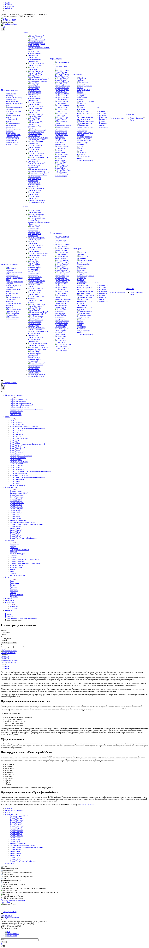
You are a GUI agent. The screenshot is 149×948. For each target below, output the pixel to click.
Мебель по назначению (9, 90)
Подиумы (81, 96)
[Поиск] (3, 29)
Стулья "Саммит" (61, 96)
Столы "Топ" (33, 69)
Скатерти (80, 105)
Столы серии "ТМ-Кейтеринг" (35, 127)
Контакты (139, 118)
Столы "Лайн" (33, 194)
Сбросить (13, 643)
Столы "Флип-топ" (35, 38)
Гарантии (102, 115)
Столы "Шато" (33, 198)
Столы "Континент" (35, 190)
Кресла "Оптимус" (62, 76)
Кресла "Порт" (60, 152)
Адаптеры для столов (85, 160)
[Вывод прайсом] (5, 649)
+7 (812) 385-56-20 (9, 20)
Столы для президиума (36, 171)
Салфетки (81, 154)
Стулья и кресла (56, 59)
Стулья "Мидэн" (61, 92)
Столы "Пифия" (34, 104)
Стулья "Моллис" (61, 148)
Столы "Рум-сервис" (35, 155)
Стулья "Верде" (60, 115)
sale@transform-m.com (11, 918)
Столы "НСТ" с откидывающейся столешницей (34, 98)
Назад (14, 397)
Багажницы (81, 84)
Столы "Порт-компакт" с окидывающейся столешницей (37, 165)
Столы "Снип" (33, 112)
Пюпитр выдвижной (8, 662)
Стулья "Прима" (61, 119)
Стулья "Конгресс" (62, 88)
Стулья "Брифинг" (61, 99)
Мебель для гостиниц (14, 97)
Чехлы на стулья (83, 142)
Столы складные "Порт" (37, 140)
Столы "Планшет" (34, 147)
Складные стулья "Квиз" (19, 816)
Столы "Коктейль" (35, 73)
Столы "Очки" (33, 120)
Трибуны (80, 80)
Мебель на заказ (11, 144)
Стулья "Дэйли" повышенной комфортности (61, 142)
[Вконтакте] (12, 934)
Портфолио (130, 114)
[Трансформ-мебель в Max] (7, 932)
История (102, 113)
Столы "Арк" (33, 85)
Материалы (121, 118)
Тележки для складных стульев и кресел (85, 118)
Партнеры (103, 117)
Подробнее (5, 657)
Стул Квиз (132, 119)
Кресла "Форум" (61, 84)
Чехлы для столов (84, 139)
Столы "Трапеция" (35, 116)
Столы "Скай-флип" (35, 108)
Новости (113, 118)
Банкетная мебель (12, 137)
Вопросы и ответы (103, 124)
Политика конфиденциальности (13, 900)
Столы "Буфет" (33, 151)
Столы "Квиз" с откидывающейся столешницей (34, 184)
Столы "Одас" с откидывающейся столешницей (34, 59)
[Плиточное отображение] (2, 649)
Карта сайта (5, 902)
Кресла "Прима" (61, 156)
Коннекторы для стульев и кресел (61, 132)
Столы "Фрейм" (34, 136)
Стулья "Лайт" (60, 164)
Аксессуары (77, 74)
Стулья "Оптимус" (62, 72)
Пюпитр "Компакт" (8, 653)
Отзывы (102, 121)
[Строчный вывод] (4, 649)
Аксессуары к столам (36, 202)
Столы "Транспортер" (36, 132)
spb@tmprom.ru (6, 916)
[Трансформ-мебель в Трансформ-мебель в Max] (3, 18)
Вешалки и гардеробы (85, 101)
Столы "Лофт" (33, 89)
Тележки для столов (84, 123)
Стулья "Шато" (60, 168)
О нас (97, 107)
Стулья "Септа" (60, 111)
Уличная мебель (11, 141)
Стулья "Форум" (61, 80)
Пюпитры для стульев (63, 125)
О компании (103, 111)
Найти (4, 942)
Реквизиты (103, 119)
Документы (103, 127)
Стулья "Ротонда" (61, 107)
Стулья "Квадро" (61, 103)
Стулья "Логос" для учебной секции (62, 175)
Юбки (79, 150)
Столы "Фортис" (34, 77)
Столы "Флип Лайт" (35, 42)
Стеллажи (81, 109)
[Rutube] (11, 936)
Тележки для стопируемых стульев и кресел (85, 133)
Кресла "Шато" (60, 160)
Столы (25, 32)
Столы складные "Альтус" (37, 81)
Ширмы (80, 146)
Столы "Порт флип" (35, 65)
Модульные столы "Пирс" (37, 175)
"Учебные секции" (35, 143)
